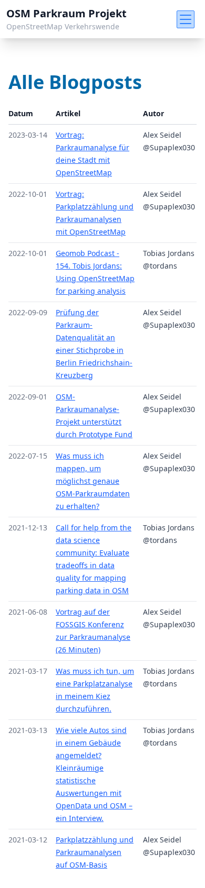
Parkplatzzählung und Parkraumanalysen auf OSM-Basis (95, 852)
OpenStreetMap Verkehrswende (62, 26)
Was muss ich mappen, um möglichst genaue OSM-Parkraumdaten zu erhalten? (93, 481)
